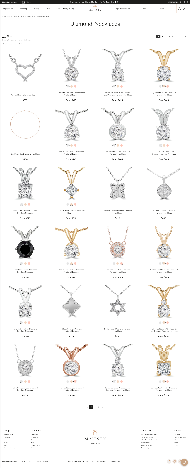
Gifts (48, 9)
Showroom (34, 437)
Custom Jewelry (9, 448)
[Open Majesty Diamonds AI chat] (184, 462)
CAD (23, 2)
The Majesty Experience (149, 435)
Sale (58, 9)
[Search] (167, 9)
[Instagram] (174, 461)
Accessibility (145, 448)
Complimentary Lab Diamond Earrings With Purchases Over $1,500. (95, 2)
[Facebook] (169, 461)
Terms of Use (115, 461)
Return (176, 442)
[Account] (179, 8)
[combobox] (162, 8)
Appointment (125, 9)
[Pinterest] (180, 461)
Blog (32, 442)
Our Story (34, 435)
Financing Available (9, 461)
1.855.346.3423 (173, 2)
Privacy (176, 445)
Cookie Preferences (43, 461)
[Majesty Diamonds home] (95, 8)
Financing (177, 435)
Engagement (8, 9)
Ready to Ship (68, 9)
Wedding (23, 9)
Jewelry (36, 9)
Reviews (33, 448)
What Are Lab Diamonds (149, 440)
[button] (158, 36)
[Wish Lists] (183, 8)
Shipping (176, 440)
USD (29, 2)
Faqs (175, 448)
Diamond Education (147, 437)
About (144, 9)
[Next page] (102, 407)
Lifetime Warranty (180, 437)
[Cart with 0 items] (187, 8)
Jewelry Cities (35, 445)
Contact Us (35, 440)
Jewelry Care (145, 442)
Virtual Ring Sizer (146, 445)
